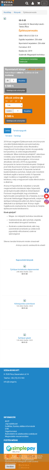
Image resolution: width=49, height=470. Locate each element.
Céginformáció (11, 431)
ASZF (7, 421)
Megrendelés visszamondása (16, 436)
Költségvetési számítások (24, 304)
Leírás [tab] (7, 131)
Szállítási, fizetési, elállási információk (20, 426)
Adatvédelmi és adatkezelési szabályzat (21, 434)
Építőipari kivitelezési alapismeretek (24, 269)
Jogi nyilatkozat (11, 424)
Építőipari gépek (24, 338)
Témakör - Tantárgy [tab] (13, 136)
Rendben (10, 467)
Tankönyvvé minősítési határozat (28, 60)
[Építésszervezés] (5, 18)
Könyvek (17, 12)
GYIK (7, 429)
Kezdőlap (7, 12)
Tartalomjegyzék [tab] (19, 131)
